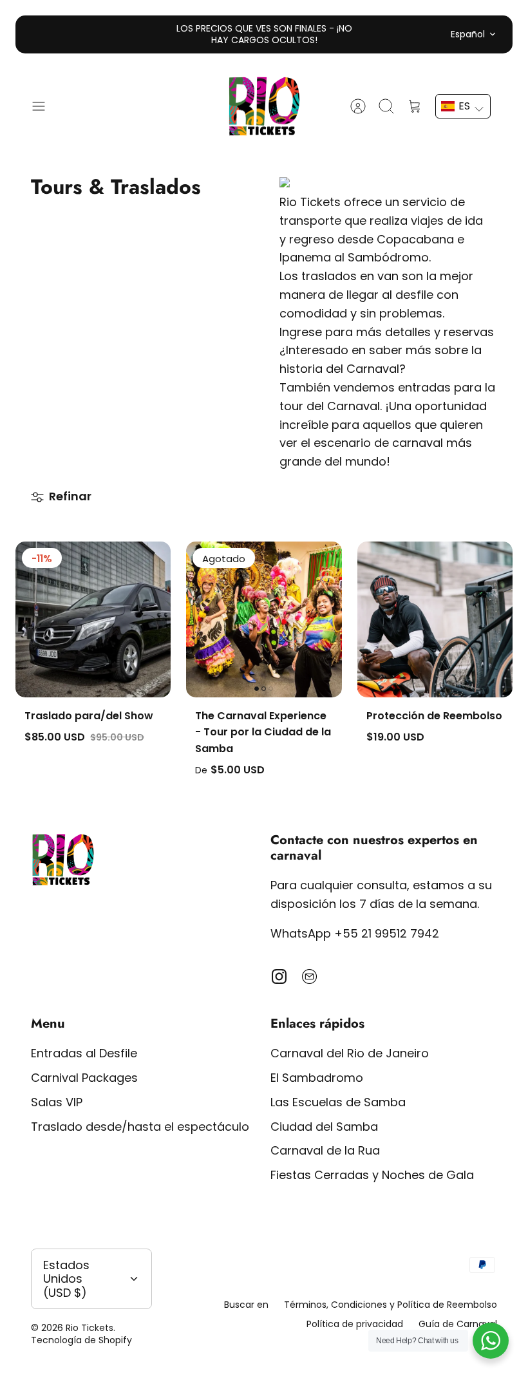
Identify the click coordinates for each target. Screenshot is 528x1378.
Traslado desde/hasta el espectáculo (140, 1126)
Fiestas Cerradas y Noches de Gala (372, 1175)
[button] (463, 106)
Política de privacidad (354, 1323)
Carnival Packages (84, 1078)
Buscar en (246, 1304)
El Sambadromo (316, 1078)
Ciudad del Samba (324, 1126)
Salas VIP (56, 1102)
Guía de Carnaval (458, 1323)
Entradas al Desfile (84, 1053)
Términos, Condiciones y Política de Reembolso (390, 1304)
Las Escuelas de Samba (338, 1102)
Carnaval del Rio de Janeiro (349, 1053)
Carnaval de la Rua (325, 1150)
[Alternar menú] (45, 106)
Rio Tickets (89, 1327)
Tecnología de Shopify (81, 1340)
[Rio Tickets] (264, 106)
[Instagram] (279, 976)
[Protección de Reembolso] (435, 619)
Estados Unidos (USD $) (66, 1279)
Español (468, 34)
